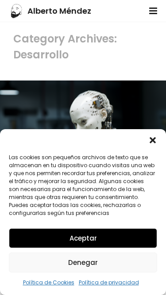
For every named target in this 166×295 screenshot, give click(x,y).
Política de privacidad (109, 282)
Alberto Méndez (59, 10)
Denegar (83, 262)
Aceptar (83, 238)
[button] (152, 140)
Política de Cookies (48, 282)
